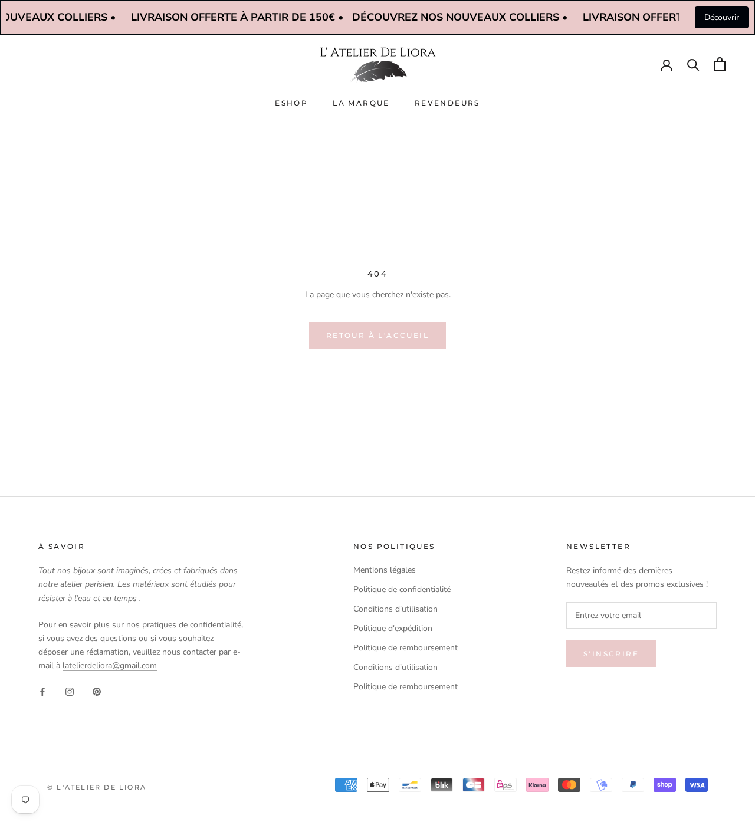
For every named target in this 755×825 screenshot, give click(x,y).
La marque (361, 102)
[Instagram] (69, 691)
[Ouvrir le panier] (720, 64)
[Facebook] (42, 691)
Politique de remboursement (405, 647)
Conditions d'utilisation (395, 608)
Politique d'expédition (392, 628)
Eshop (291, 102)
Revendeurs (447, 102)
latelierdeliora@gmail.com (110, 665)
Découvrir (721, 17)
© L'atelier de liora (96, 787)
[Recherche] (693, 64)
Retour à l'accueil (377, 335)
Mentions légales (384, 570)
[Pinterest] (97, 691)
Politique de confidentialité (402, 589)
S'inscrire (611, 653)
